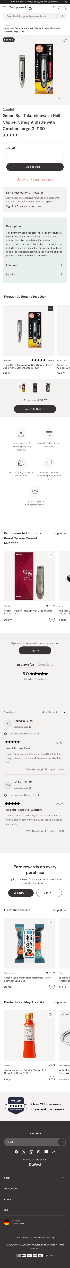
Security (50, 1237)
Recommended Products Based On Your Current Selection (22, 538)
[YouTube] (46, 1151)
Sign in (35, 650)
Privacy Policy (37, 1237)
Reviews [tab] (25, 665)
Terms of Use (22, 1237)
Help (6, 1210)
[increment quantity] (58, 156)
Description (13, 226)
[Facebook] (16, 1152)
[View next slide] (63, 98)
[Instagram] (31, 1152)
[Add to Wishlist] (65, 40)
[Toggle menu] (5, 8)
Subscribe (61, 1142)
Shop (7, 1177)
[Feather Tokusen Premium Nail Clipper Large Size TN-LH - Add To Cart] (52, 619)
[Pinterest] (38, 1152)
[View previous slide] (53, 98)
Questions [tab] (45, 665)
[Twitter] (23, 1152)
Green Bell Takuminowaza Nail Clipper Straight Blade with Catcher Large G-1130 (28, 367)
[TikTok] (53, 1152)
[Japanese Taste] (21, 8)
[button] (12, 135)
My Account (11, 1188)
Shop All (57, 533)
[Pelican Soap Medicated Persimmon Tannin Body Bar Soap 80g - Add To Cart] (52, 986)
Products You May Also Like (24, 1002)
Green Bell (8, 109)
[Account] (54, 8)
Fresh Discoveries (17, 910)
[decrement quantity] (11, 156)
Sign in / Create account (21, 206)
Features (11, 265)
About (7, 1199)
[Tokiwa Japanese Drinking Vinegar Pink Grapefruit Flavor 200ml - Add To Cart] (52, 1078)
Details (10, 274)
